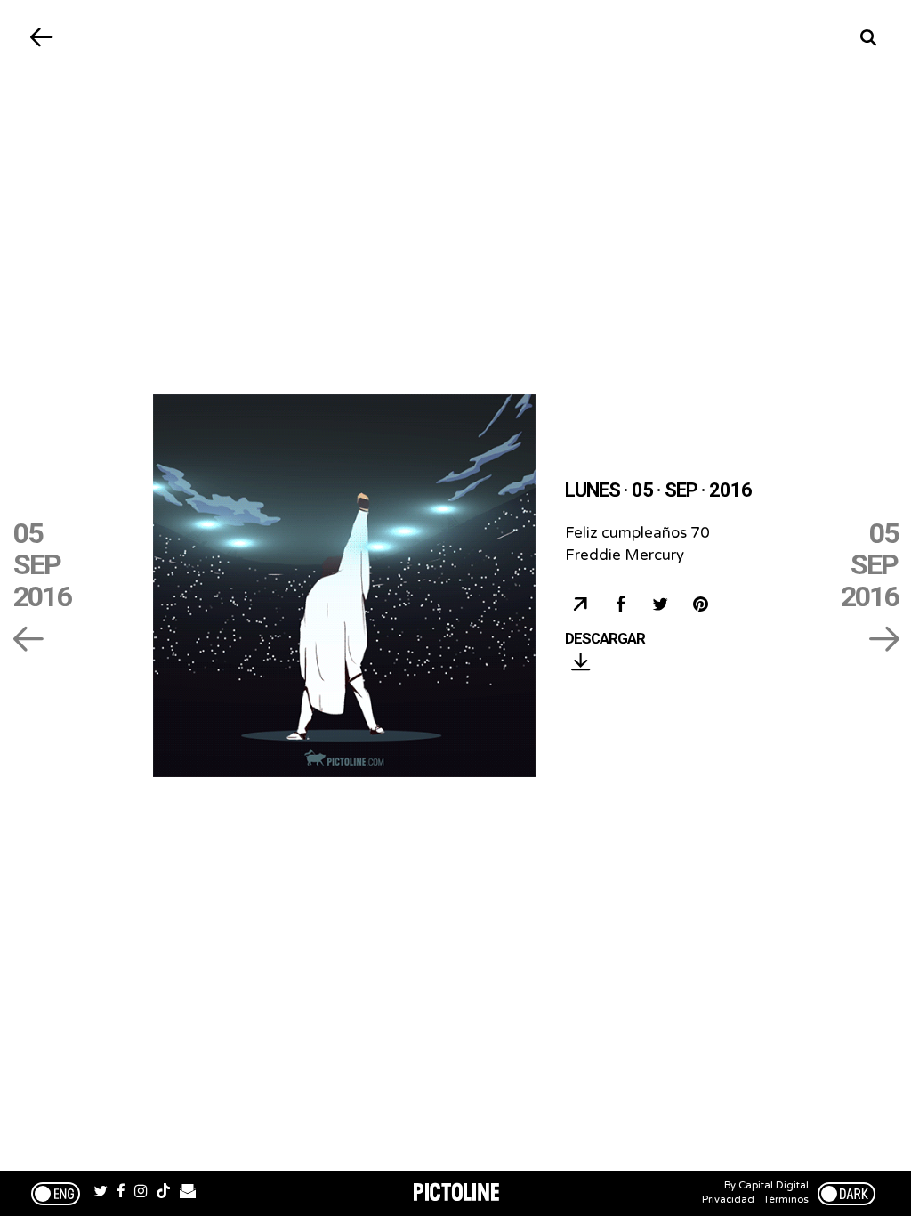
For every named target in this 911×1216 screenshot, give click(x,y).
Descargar (605, 639)
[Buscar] (868, 37)
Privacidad (728, 1199)
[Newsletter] (188, 1194)
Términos (786, 1199)
